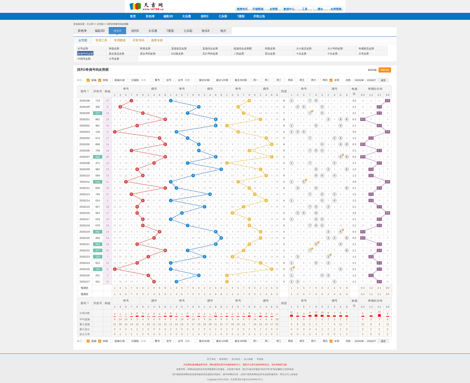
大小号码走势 (335, 48)
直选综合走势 (210, 48)
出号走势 (83, 48)
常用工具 (101, 40)
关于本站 (211, 359)
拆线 (105, 80)
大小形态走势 (304, 48)
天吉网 (90, 24)
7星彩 (241, 16)
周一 (255, 80)
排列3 (204, 16)
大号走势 (364, 53)
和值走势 (114, 48)
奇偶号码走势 (85, 53)
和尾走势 (270, 48)
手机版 (260, 359)
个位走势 (332, 53)
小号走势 (114, 58)
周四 (290, 80)
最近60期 (204, 80)
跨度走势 (145, 48)
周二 (267, 80)
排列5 (135, 30)
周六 (313, 80)
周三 (278, 80)
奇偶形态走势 (366, 48)
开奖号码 (138, 40)
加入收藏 (248, 359)
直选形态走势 (179, 48)
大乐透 (186, 16)
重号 (157, 80)
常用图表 (120, 40)
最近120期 (222, 80)
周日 (325, 80)
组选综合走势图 (243, 48)
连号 (168, 80)
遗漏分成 (119, 80)
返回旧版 (372, 70)
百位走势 (270, 53)
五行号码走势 (210, 53)
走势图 (100, 24)
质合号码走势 (148, 53)
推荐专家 (157, 40)
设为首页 (236, 359)
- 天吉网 (233, 379)
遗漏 (93, 80)
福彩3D (168, 16)
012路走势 (177, 53)
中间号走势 (84, 58)
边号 (180, 80)
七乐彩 (222, 16)
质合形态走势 (116, 53)
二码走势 (239, 53)
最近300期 (241, 80)
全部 (336, 80)
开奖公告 (259, 16)
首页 (133, 16)
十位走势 (301, 53)
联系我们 (223, 359)
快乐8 (205, 30)
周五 (302, 80)
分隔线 (135, 80)
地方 (223, 30)
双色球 (150, 16)
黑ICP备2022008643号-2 (250, 379)
